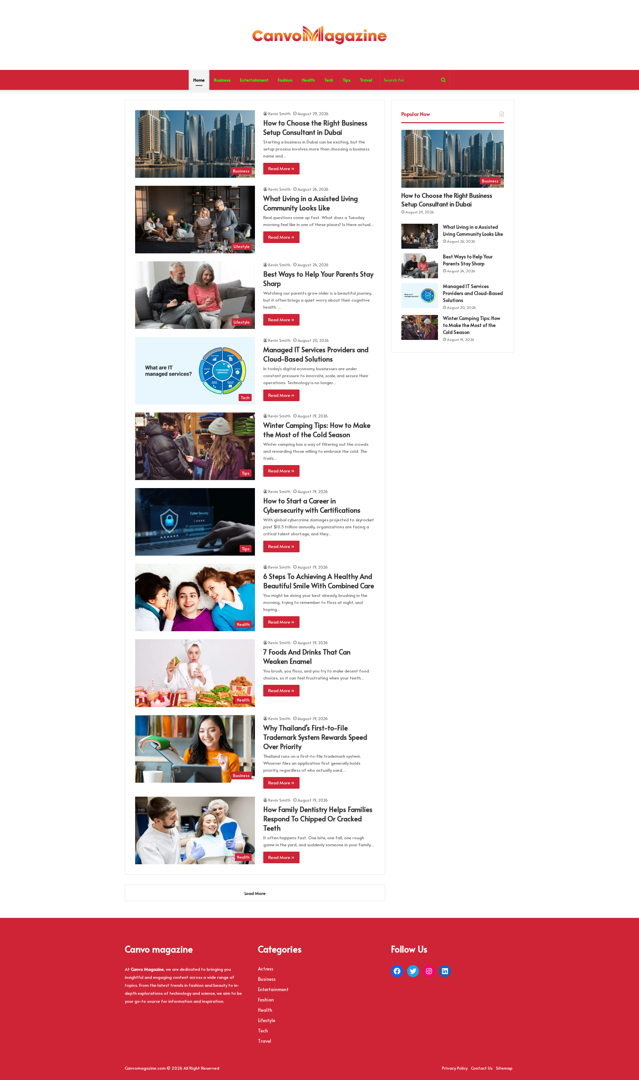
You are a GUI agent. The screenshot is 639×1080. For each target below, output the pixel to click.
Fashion (285, 80)
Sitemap (504, 1068)
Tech (328, 80)
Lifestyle (266, 1020)
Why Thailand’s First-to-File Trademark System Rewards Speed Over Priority (315, 737)
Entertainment (254, 80)
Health (308, 80)
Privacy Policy (455, 1068)
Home (199, 80)
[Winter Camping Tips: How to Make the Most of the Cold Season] (419, 327)
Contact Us (482, 1068)
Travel (366, 80)
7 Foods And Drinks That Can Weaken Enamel (306, 656)
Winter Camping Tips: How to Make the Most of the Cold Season (316, 429)
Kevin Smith (279, 113)
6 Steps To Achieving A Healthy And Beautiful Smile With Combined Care (318, 581)
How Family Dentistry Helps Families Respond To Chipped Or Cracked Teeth (317, 819)
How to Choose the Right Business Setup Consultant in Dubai (315, 127)
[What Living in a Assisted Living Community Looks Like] (419, 236)
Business (222, 80)
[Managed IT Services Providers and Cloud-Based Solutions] (419, 295)
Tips (346, 80)
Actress (265, 968)
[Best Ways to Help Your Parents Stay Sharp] (419, 265)
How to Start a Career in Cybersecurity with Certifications (311, 505)
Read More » (281, 168)
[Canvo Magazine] (319, 35)
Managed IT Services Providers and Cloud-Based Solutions (315, 354)
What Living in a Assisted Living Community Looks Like (310, 203)
